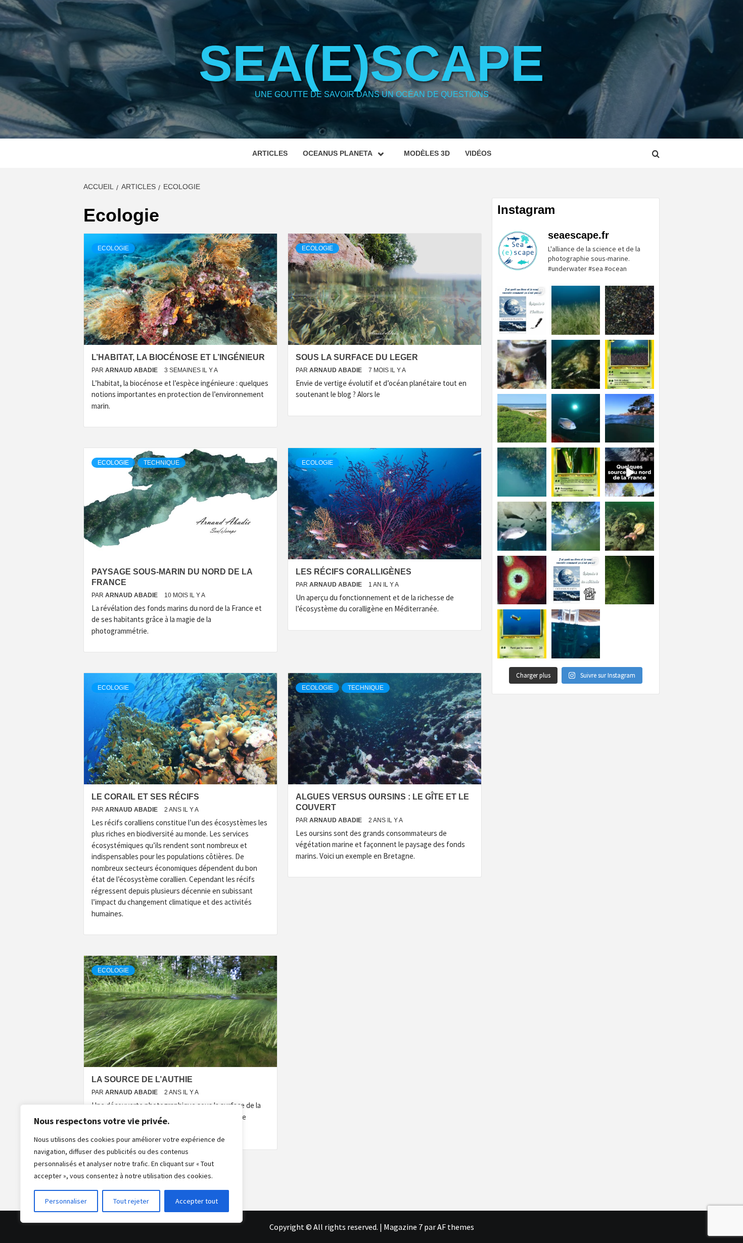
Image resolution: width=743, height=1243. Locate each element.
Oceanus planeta (338, 153)
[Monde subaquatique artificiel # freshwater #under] (575, 633)
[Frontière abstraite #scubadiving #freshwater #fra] (521, 472)
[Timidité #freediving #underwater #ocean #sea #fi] (521, 364)
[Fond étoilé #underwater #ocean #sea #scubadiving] (629, 526)
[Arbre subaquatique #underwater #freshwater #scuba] (629, 580)
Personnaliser (66, 1201)
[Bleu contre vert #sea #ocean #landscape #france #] (521, 418)
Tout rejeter (131, 1201)
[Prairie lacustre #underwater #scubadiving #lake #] (575, 310)
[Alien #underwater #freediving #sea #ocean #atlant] (521, 580)
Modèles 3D (427, 153)
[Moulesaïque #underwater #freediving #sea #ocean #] (629, 310)
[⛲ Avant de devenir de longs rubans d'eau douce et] (629, 472)
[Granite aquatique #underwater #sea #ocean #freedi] (629, 418)
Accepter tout (196, 1201)
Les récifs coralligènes (353, 571)
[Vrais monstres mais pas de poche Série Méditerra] (629, 364)
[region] (131, 1163)
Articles (270, 153)
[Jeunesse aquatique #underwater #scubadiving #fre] (575, 364)
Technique (161, 462)
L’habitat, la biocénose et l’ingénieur (178, 357)
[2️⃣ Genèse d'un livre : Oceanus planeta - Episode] (575, 580)
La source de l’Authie (142, 1079)
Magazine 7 (403, 1227)
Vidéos (478, 153)
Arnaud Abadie (132, 370)
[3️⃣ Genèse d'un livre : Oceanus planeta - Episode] (521, 310)
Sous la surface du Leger (357, 357)
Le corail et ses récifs (145, 796)
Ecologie (113, 248)
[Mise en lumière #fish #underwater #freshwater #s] (575, 418)
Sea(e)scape (371, 63)
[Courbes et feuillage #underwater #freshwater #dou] (575, 526)
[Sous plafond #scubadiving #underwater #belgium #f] (521, 526)
